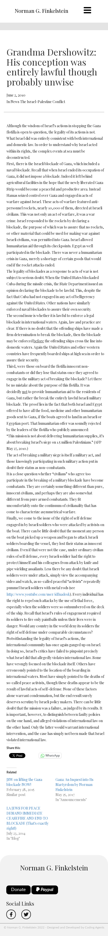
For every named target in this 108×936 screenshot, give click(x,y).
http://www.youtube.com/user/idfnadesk (38, 594)
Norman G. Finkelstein (41, 10)
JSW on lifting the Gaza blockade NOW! (24, 782)
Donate (18, 889)
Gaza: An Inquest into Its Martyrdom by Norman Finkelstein (74, 784)
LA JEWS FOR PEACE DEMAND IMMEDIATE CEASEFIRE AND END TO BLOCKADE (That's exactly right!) (27, 818)
